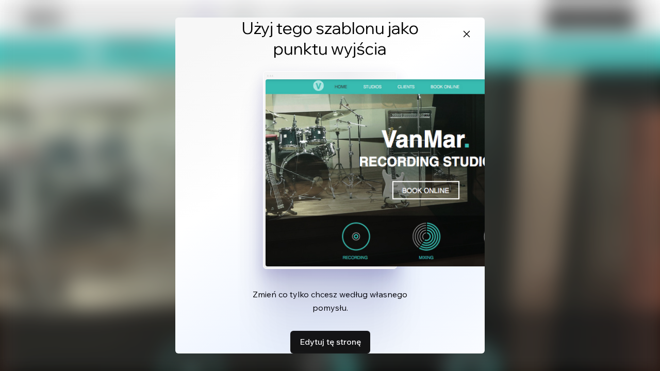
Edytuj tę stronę (330, 341)
